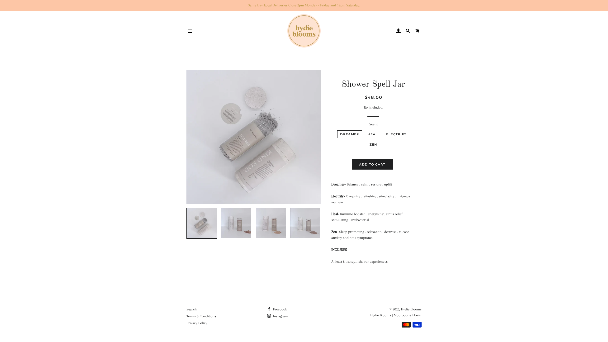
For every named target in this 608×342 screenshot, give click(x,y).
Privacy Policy (196, 323)
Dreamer (349, 134)
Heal (373, 134)
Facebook (279, 309)
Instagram (280, 316)
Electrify (396, 134)
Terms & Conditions (201, 316)
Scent (373, 124)
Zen (373, 144)
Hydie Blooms (411, 309)
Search (191, 309)
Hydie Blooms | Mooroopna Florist (396, 315)
